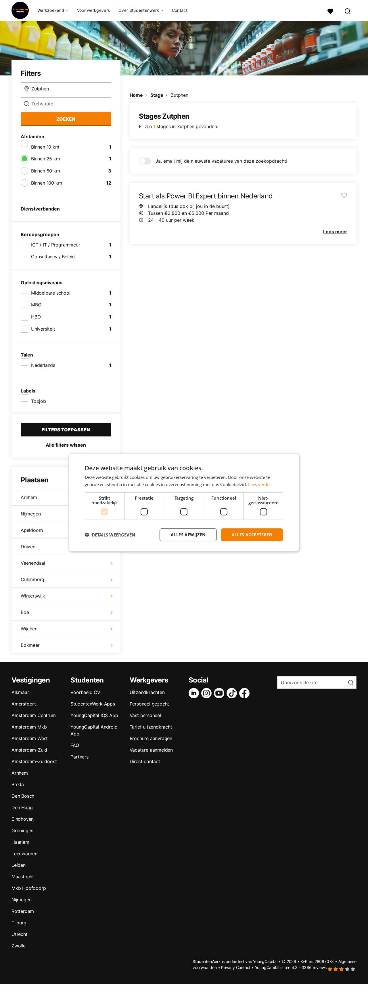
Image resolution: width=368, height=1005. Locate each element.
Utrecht (20, 934)
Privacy (228, 967)
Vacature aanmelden (151, 750)
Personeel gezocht (149, 704)
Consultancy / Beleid (53, 256)
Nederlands (43, 365)
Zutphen (179, 95)
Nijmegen (31, 514)
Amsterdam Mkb (29, 727)
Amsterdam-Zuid (29, 750)
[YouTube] (220, 693)
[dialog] (184, 502)
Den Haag (22, 807)
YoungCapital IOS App (94, 715)
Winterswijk (33, 596)
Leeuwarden (24, 853)
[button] (110, 534)
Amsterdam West (30, 738)
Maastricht (23, 876)
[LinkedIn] (195, 693)
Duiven (28, 546)
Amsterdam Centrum (34, 715)
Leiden (19, 865)
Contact (179, 10)
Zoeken (65, 119)
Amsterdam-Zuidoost (34, 761)
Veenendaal (33, 563)
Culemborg (32, 579)
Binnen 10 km (45, 147)
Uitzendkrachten (147, 692)
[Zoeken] (347, 10)
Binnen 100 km (46, 183)
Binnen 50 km (45, 171)
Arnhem (29, 497)
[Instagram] (207, 693)
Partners (79, 757)
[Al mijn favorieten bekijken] (330, 10)
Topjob (38, 401)
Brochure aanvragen (151, 738)
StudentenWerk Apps (92, 704)
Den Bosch (23, 796)
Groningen (22, 830)
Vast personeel (145, 715)
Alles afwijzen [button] (188, 534)
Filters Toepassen (66, 430)
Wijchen (29, 629)
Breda (18, 784)
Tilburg (19, 923)
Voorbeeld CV (85, 692)
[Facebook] (245, 693)
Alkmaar (20, 692)
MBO (36, 305)
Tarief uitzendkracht (151, 727)
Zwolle (19, 946)
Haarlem (20, 842)
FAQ (74, 745)
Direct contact (145, 761)
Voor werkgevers (93, 10)
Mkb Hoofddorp (29, 888)
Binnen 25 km (45, 159)
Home (136, 95)
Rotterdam (23, 911)
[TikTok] (233, 693)
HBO (36, 317)
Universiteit (43, 329)
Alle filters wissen (66, 445)
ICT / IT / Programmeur (55, 245)
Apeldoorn (32, 530)
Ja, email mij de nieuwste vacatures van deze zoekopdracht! (221, 161)
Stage (156, 95)
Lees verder (259, 484)
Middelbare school (50, 293)
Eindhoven (23, 819)
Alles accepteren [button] (252, 534)
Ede (25, 612)
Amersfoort (24, 704)
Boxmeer (30, 645)
